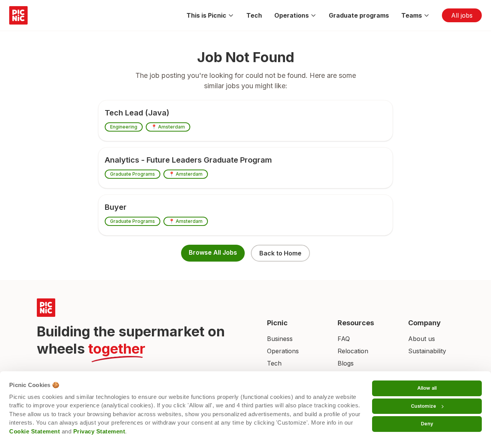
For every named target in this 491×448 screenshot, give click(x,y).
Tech (254, 15)
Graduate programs (359, 15)
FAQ (344, 339)
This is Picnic (206, 15)
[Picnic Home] (143, 307)
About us (421, 339)
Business (280, 339)
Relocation (353, 351)
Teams (411, 15)
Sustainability (427, 351)
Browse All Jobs (213, 252)
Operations (291, 15)
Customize (423, 406)
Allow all (427, 388)
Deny (427, 424)
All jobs (462, 15)
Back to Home (280, 253)
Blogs (346, 363)
